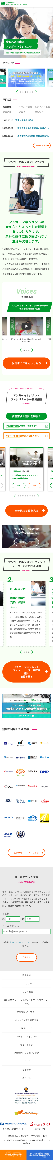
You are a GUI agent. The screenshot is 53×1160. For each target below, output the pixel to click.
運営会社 (26, 1077)
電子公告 (26, 1069)
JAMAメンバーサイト (26, 1011)
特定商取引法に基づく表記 (26, 1053)
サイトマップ (26, 1044)
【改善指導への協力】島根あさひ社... (32, 135)
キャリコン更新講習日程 (26, 1020)
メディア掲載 (26, 991)
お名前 (5, 913)
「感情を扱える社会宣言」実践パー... (32, 128)
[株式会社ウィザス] (26, 1111)
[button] (20, 92)
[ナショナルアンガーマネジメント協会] (26, 1088)
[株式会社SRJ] (39, 1122)
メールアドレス (10, 925)
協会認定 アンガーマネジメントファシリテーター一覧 (26, 1002)
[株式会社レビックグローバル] (13, 1122)
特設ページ (26, 1028)
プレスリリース (26, 983)
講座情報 (26, 975)
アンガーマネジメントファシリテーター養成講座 (30, 477)
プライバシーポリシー (19, 942)
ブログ (26, 1061)
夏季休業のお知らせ (24, 120)
